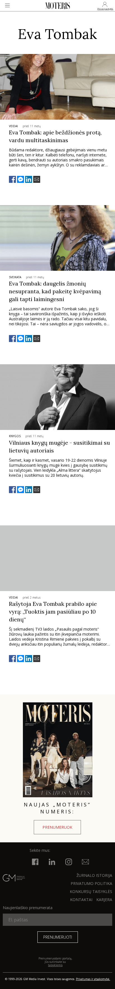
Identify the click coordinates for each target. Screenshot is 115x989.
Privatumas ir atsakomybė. (93, 979)
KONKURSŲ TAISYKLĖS (91, 891)
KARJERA (104, 899)
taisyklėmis (55, 965)
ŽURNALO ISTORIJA (94, 875)
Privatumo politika (91, 883)
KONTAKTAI (81, 899)
